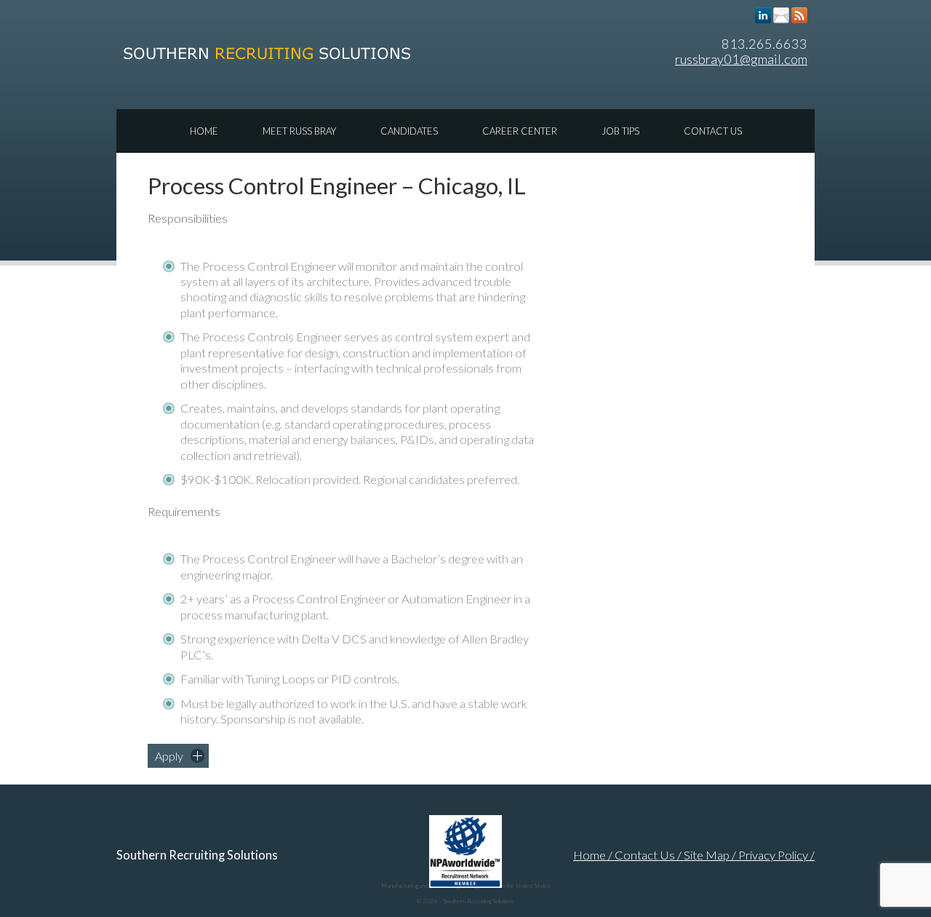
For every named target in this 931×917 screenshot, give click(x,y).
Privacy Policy (773, 855)
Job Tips (620, 131)
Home (204, 131)
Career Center (519, 131)
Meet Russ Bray (299, 131)
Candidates (409, 131)
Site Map (707, 855)
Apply (169, 756)
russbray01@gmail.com (741, 59)
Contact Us (713, 131)
